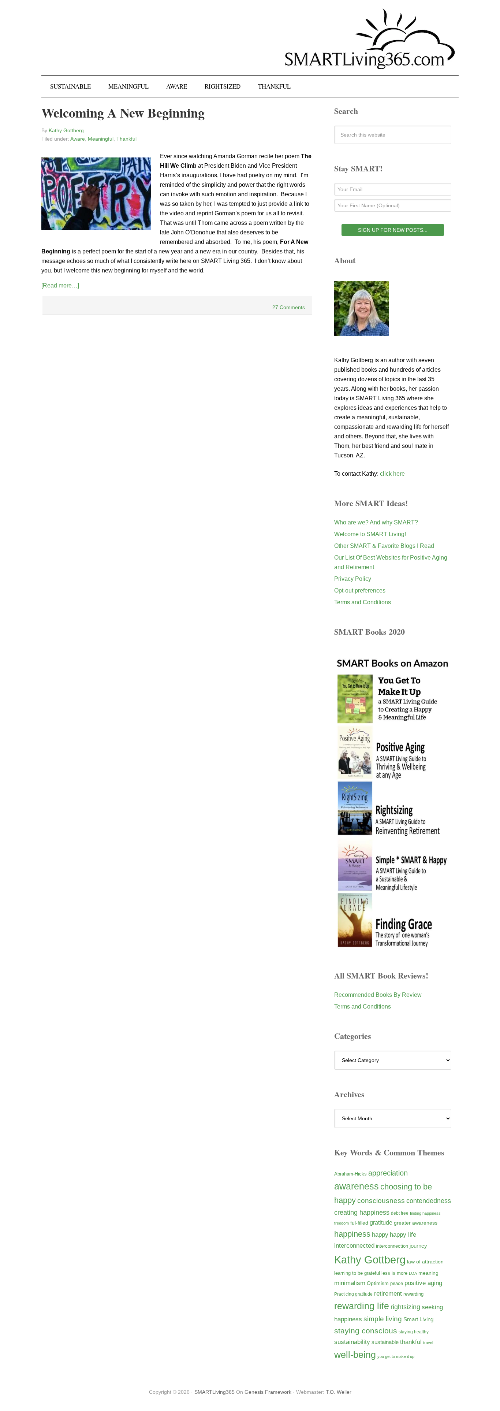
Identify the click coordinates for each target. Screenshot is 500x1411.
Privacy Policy (352, 579)
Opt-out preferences (359, 590)
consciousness (381, 1200)
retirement (388, 1293)
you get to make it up (395, 1356)
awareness (356, 1186)
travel (428, 1342)
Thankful (126, 139)
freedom (341, 1223)
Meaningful (100, 139)
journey (418, 1246)
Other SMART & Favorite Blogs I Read (384, 546)
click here (392, 474)
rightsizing (405, 1307)
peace (396, 1283)
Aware (77, 139)
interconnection (392, 1246)
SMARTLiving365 (214, 1392)
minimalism (349, 1283)
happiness (352, 1234)
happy (380, 1234)
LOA (413, 1273)
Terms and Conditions (362, 602)
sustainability (352, 1341)
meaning (428, 1273)
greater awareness (415, 1223)
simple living (382, 1319)
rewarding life (361, 1306)
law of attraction (425, 1262)
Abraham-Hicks (350, 1174)
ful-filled (359, 1223)
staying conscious (365, 1330)
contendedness (428, 1200)
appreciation (388, 1173)
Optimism (378, 1283)
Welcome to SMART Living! (370, 534)
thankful (411, 1341)
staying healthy (414, 1331)
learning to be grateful (357, 1273)
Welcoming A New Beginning (123, 112)
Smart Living (418, 1319)
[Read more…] (60, 285)
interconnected (354, 1245)
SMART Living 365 (250, 45)
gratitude (381, 1222)
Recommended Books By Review (378, 995)
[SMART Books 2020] (392, 946)
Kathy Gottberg (370, 1260)
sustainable (385, 1342)
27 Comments (288, 307)
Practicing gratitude (353, 1294)
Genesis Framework (268, 1392)
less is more (394, 1273)
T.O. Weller (338, 1392)
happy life (403, 1234)
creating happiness (361, 1212)
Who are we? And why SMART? (376, 522)
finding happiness (425, 1213)
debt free (399, 1213)
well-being (355, 1354)
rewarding (413, 1294)
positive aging (423, 1282)
